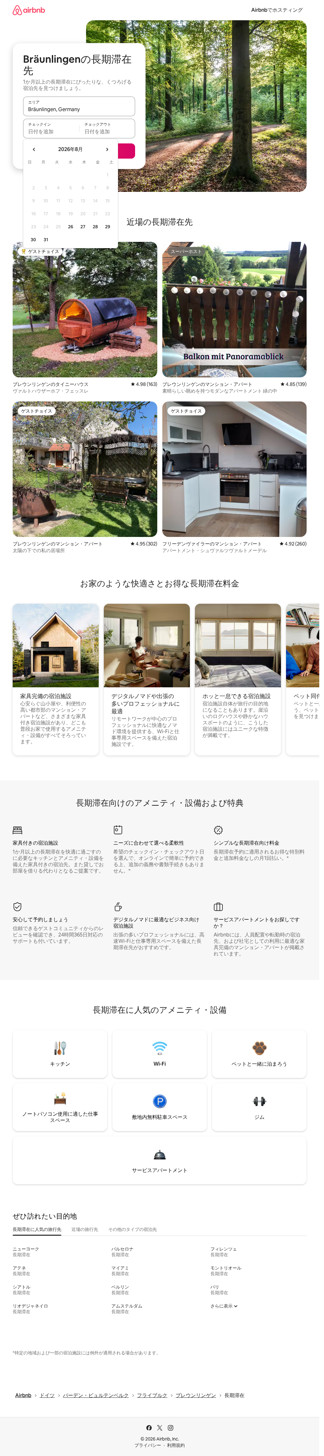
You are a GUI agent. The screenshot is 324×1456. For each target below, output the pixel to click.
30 (33, 240)
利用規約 (176, 1445)
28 (95, 227)
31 (46, 240)
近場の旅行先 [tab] (85, 1229)
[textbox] (51, 131)
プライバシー (147, 1445)
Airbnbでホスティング (277, 10)
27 (82, 227)
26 (70, 227)
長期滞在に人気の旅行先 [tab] (37, 1229)
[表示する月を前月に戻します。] (34, 149)
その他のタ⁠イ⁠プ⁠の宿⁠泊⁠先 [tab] (132, 1229)
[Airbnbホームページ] (29, 10)
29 (107, 227)
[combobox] (79, 109)
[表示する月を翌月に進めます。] (107, 149)
